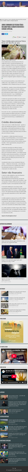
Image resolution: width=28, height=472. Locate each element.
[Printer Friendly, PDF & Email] (19, 37)
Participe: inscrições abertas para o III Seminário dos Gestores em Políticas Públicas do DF (18, 428)
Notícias (6, 19)
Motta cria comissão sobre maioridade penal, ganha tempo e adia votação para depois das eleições (17, 446)
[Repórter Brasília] (14, 4)
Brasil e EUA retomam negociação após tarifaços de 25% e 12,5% (12, 260)
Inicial (2, 19)
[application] (14, 376)
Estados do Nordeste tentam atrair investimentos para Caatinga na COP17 (18, 435)
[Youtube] (15, 468)
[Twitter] (13, 468)
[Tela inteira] (25, 382)
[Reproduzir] (3, 382)
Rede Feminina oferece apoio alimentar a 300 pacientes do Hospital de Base (13, 241)
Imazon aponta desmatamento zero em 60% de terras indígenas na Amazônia (17, 421)
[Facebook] (12, 468)
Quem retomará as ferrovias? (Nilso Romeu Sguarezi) (16, 410)
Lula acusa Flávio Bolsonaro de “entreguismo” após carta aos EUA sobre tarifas (17, 453)
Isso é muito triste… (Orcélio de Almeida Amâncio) (17, 396)
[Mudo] (23, 382)
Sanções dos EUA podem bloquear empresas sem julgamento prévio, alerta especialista (17, 460)
